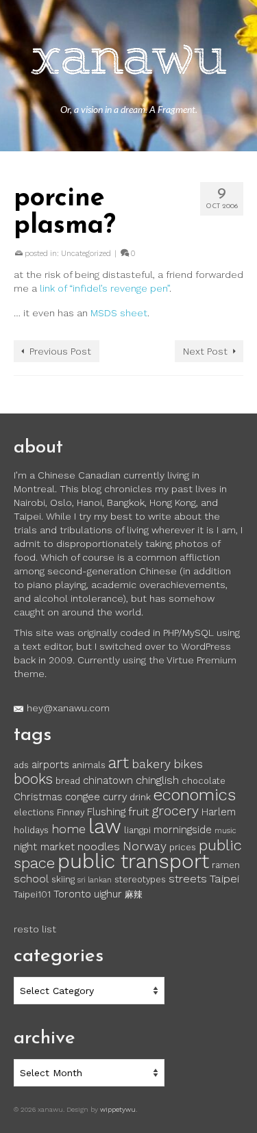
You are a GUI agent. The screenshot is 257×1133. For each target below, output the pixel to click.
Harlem (218, 812)
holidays (31, 830)
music (225, 830)
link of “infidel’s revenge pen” (104, 288)
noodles (98, 846)
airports (50, 765)
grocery (175, 811)
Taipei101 (32, 894)
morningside (183, 830)
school (31, 878)
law (104, 826)
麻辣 (134, 894)
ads (21, 765)
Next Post (205, 351)
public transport (133, 861)
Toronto (72, 894)
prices (182, 847)
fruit (138, 811)
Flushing (106, 812)
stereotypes (140, 879)
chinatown (108, 780)
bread (68, 781)
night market (44, 847)
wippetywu (118, 1109)
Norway (145, 846)
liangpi (137, 830)
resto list (35, 929)
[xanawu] (128, 61)
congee (82, 797)
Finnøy (70, 812)
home (68, 829)
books (33, 779)
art (118, 762)
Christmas (38, 797)
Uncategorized (86, 253)
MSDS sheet (118, 312)
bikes (188, 764)
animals (89, 765)
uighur (108, 894)
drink (140, 797)
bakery (151, 764)
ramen (226, 865)
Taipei (224, 878)
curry (115, 797)
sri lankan (94, 880)
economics (195, 794)
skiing (63, 879)
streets (188, 878)
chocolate (203, 781)
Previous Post (60, 351)
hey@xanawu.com (68, 707)
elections (34, 812)
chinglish (157, 780)
